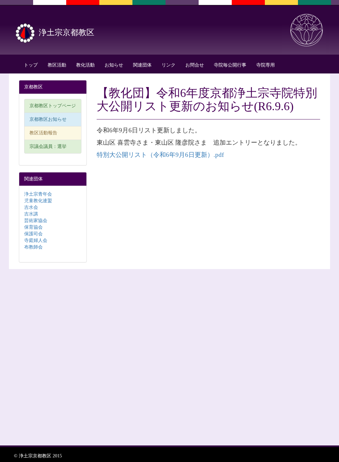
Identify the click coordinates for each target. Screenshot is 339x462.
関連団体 (142, 65)
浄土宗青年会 (38, 194)
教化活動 (85, 65)
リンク (168, 65)
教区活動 (57, 65)
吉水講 (31, 213)
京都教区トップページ (52, 105)
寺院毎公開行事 (230, 65)
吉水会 (31, 207)
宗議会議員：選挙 (48, 146)
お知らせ (114, 65)
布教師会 (33, 247)
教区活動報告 (43, 132)
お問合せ (194, 65)
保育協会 (33, 227)
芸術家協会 (35, 220)
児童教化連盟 (38, 200)
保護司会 (33, 233)
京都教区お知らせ (48, 119)
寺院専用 (265, 65)
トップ (31, 65)
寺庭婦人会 (35, 240)
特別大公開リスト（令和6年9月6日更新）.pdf (160, 154)
